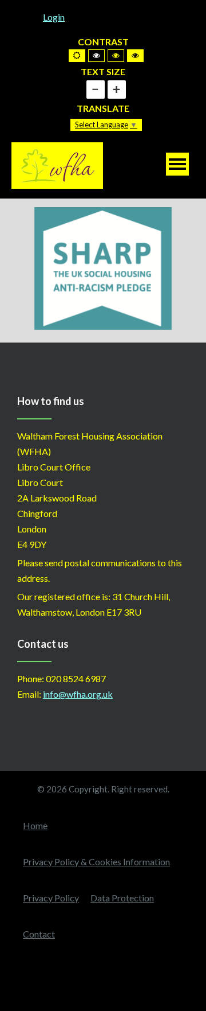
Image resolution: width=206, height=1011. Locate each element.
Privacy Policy (51, 897)
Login (54, 16)
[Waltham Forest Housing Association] (57, 164)
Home (35, 825)
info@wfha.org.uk (78, 694)
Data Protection (122, 897)
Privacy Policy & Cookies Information (96, 861)
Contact (39, 933)
